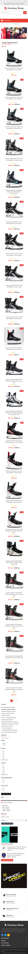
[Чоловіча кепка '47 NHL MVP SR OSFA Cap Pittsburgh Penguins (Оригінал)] (3, 848)
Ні (3, 782)
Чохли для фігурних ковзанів (9, 730)
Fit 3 (3, 772)
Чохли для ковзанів (7, 728)
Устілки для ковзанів (7, 726)
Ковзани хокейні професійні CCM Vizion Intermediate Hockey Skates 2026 (14, 381)
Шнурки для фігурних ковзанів (10, 721)
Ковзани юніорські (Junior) (9, 711)
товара (2, 816)
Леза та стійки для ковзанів (9, 717)
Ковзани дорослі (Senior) (8, 707)
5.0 (3, 754)
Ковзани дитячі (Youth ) (8, 713)
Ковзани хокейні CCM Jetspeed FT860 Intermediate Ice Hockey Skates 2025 (14, 689)
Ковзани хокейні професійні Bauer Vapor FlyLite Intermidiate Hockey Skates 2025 (14, 562)
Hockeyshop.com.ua (16, 949)
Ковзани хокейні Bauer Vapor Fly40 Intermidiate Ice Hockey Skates (14, 501)
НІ (3, 790)
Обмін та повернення (20, 3)
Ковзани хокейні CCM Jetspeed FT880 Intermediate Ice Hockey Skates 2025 (14, 626)
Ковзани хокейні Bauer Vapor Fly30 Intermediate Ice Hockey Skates (14, 471)
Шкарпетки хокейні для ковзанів (10, 723)
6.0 (3, 758)
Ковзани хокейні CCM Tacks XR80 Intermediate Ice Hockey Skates (14, 286)
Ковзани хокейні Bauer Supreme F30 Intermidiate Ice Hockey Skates (14, 98)
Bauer (3, 743)
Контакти (14, 4)
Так (3, 780)
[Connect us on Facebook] (2, 935)
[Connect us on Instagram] (8, 935)
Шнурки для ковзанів (7, 719)
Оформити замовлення (7, 823)
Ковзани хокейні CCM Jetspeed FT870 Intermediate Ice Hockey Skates (14, 441)
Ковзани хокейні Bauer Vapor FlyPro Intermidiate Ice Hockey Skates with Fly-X (14, 531)
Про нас (5, 3)
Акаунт (18, 4)
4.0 (3, 751)
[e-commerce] (14, 8)
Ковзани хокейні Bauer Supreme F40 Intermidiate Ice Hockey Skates (14, 127)
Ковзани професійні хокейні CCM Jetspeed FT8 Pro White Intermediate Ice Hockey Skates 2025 (14, 413)
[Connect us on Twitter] (5, 935)
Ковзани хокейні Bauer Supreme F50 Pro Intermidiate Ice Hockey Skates (14, 159)
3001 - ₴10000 (5, 808)
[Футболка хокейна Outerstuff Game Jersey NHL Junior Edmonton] (3, 855)
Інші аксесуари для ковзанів (9, 732)
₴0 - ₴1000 (4, 805)
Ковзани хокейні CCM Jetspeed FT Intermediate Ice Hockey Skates (14, 348)
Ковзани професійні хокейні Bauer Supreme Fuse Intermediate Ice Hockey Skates (14, 192)
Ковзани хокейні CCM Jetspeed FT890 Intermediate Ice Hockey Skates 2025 (14, 594)
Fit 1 (3, 769)
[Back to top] (26, 951)
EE (3, 767)
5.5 (3, 756)
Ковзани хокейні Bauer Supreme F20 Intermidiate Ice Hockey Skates (14, 68)
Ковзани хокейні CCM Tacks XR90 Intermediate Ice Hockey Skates (14, 254)
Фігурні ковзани (6, 715)
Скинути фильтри (6, 793)
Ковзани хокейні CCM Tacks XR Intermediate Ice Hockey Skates (14, 222)
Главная (2, 23)
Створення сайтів (21, 952)
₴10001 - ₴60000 (6, 810)
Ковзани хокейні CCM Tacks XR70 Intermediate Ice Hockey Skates (14, 317)
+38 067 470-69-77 (10, 909)
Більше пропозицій (7, 860)
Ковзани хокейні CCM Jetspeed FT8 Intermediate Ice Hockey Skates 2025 (14, 656)
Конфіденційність (7, 4)
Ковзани (7, 23)
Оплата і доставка (11, 3)
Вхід (22, 4)
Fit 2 (3, 771)
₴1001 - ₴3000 (5, 807)
